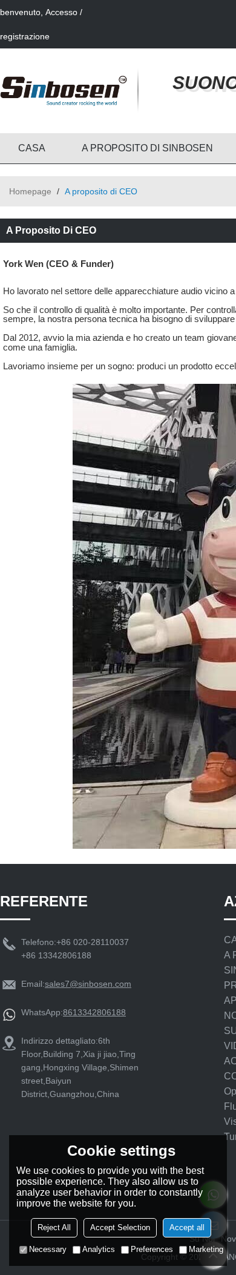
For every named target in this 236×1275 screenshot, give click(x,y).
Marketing (206, 1249)
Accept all (187, 1227)
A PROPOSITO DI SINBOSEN (147, 148)
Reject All (54, 1227)
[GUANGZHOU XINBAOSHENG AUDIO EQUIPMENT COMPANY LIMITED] (63, 90)
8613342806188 (94, 1012)
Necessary (48, 1249)
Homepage (30, 191)
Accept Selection (120, 1227)
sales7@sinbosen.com (88, 984)
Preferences (152, 1249)
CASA (31, 148)
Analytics (98, 1249)
